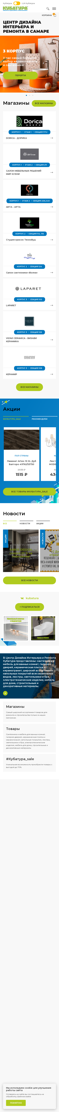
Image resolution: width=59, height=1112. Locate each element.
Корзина (48, 15)
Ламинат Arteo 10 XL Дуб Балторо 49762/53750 (21, 463)
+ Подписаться (29, 607)
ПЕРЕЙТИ (20, 75)
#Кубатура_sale (20, 759)
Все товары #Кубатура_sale (29, 491)
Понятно (16, 1103)
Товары (13, 729)
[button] (26, 95)
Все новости (29, 580)
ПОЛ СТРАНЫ (21, 456)
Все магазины (44, 103)
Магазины (15, 707)
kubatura (32, 598)
